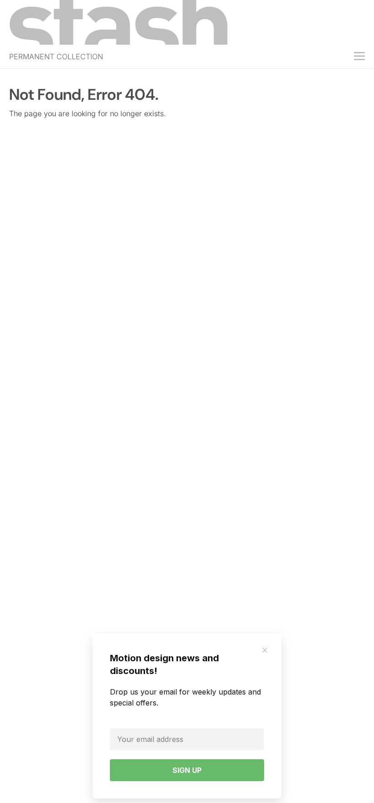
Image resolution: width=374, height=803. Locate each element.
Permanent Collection (56, 56)
